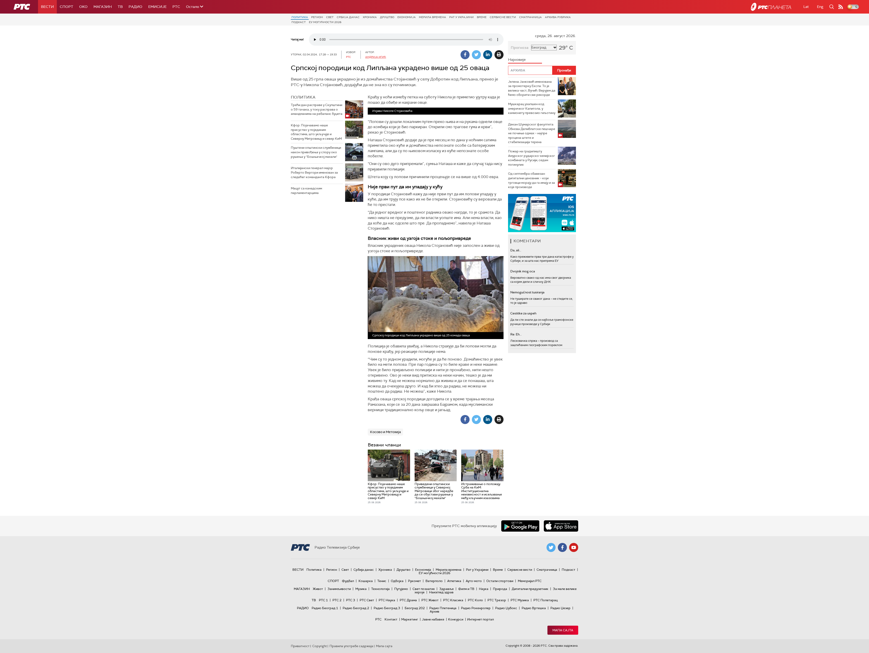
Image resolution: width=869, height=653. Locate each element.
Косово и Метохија (385, 432)
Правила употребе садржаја (351, 646)
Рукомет (414, 581)
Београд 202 (415, 608)
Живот (318, 589)
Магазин (102, 6)
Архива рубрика (558, 17)
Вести (47, 6)
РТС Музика (520, 600)
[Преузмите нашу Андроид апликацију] (520, 526)
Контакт (390, 619)
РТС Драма (408, 600)
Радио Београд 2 (356, 608)
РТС (176, 6)
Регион (317, 17)
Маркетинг (409, 619)
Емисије (157, 6)
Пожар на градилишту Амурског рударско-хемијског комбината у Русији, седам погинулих (531, 158)
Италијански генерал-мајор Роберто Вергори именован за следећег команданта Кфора (314, 172)
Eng (820, 6)
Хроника (370, 17)
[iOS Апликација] (542, 213)
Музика (361, 589)
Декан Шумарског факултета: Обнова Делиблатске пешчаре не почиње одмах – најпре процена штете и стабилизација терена (531, 133)
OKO (83, 6)
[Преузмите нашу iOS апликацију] (561, 526)
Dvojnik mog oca (522, 271)
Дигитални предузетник (530, 589)
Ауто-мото (474, 581)
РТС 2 (336, 600)
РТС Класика (453, 600)
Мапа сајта (562, 630)
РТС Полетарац (545, 600)
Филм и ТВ (466, 589)
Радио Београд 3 (387, 608)
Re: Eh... (516, 334)
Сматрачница (530, 17)
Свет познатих (424, 589)
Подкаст (298, 22)
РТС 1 (323, 600)
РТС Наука (387, 600)
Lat (806, 6)
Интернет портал (480, 619)
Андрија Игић (375, 57)
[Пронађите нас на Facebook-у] (562, 547)
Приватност (300, 646)
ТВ (120, 6)
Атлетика (454, 581)
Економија (406, 17)
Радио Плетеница (442, 608)
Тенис (381, 581)
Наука (483, 589)
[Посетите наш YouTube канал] (573, 547)
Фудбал (348, 581)
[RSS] (840, 7)
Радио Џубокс (506, 608)
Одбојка (397, 581)
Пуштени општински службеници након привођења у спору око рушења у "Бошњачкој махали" (316, 152)
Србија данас (348, 17)
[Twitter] (476, 54)
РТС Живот (430, 600)
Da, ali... (515, 250)
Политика (299, 17)
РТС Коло (475, 600)
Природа (500, 589)
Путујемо (401, 589)
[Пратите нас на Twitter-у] (551, 547)
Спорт (66, 6)
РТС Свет (367, 600)
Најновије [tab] (517, 59)
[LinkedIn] (487, 54)
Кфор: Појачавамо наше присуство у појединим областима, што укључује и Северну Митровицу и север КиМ (316, 132)
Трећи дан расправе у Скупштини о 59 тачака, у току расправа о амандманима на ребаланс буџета (316, 109)
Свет (330, 17)
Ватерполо (434, 581)
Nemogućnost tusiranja (527, 292)
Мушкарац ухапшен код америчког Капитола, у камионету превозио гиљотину (531, 108)
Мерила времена (432, 17)
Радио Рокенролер (476, 608)
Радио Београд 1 (325, 608)
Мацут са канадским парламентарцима (306, 190)
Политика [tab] (303, 97)
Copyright (319, 646)
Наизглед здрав (441, 592)
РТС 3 (350, 600)
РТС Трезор (496, 600)
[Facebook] (465, 54)
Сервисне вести (503, 17)
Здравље (446, 589)
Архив (434, 611)
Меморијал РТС (530, 581)
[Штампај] (499, 54)
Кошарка (365, 581)
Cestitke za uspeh (523, 313)
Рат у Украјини (461, 17)
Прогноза (519, 47)
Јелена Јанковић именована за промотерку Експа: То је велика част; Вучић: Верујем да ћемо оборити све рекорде (531, 88)
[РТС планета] (771, 7)
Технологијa (380, 589)
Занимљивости (339, 589)
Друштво (387, 17)
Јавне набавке (433, 619)
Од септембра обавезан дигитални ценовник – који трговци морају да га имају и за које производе (531, 180)
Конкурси (455, 619)
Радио (135, 6)
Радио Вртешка (534, 608)
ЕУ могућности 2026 (325, 22)
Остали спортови (499, 581)
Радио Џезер (560, 608)
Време (482, 17)
